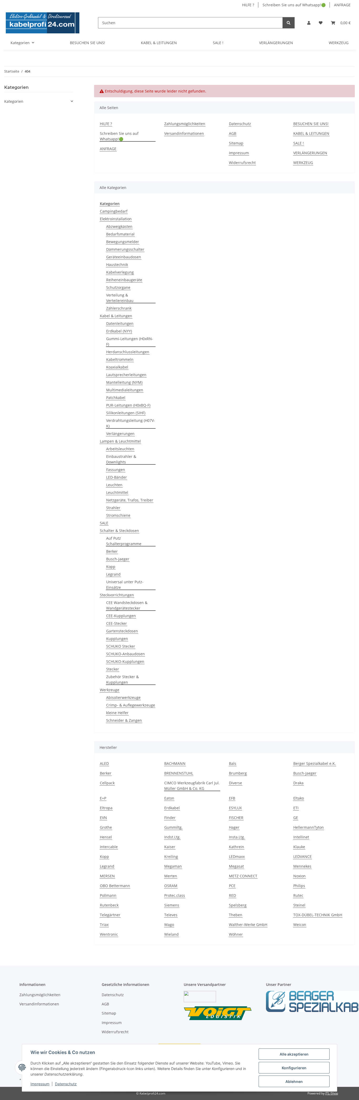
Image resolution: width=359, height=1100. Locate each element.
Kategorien (13, 101)
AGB (232, 133)
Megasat (236, 866)
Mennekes (302, 866)
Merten (170, 875)
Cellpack (107, 782)
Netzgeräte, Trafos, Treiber (129, 500)
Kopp (110, 566)
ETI (296, 807)
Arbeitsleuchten (120, 448)
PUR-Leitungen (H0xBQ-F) (128, 405)
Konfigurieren (294, 1068)
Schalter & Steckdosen (119, 530)
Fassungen (115, 469)
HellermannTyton (308, 827)
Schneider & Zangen (124, 720)
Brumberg (238, 773)
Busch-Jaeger (117, 558)
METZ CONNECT (243, 875)
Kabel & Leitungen (116, 315)
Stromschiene (118, 515)
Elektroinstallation (116, 218)
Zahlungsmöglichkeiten (184, 123)
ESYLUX (235, 807)
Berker (112, 551)
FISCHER (236, 817)
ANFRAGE (342, 4)
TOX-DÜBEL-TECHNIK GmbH (317, 914)
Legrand (113, 574)
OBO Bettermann (115, 885)
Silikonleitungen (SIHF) (125, 412)
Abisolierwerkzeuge (123, 697)
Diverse (235, 782)
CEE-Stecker (116, 623)
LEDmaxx (237, 856)
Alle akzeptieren (294, 1054)
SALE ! (218, 42)
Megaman (173, 866)
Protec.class (174, 895)
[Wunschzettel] (321, 23)
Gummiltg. (173, 827)
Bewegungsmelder (122, 241)
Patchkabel (115, 397)
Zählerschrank (118, 308)
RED (232, 895)
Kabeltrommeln (120, 359)
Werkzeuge (109, 689)
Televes (170, 914)
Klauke (299, 846)
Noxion (299, 875)
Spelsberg (238, 905)
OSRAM (170, 885)
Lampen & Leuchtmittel (120, 441)
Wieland (171, 934)
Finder (170, 817)
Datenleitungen (120, 323)
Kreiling (171, 856)
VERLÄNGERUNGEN (276, 42)
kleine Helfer (117, 712)
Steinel (299, 905)
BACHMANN (175, 763)
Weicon (299, 924)
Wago (169, 924)
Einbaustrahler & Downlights (121, 459)
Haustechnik (117, 264)
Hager (234, 827)
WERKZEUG (338, 42)
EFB (232, 798)
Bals (232, 763)
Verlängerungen (120, 433)
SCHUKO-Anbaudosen (125, 653)
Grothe (106, 827)
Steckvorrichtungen (117, 594)
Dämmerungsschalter (125, 249)
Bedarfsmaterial (120, 234)
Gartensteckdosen (122, 630)
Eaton (169, 798)
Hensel (106, 837)
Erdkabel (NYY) (119, 331)
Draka (298, 782)
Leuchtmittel (117, 492)
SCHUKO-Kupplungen (125, 661)
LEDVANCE (302, 856)
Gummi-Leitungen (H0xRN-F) (129, 341)
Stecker (112, 669)
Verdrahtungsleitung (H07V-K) (130, 423)
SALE (104, 522)
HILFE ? (248, 4)
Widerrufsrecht (242, 162)
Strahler (113, 507)
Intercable (109, 846)
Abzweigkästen (119, 226)
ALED (104, 763)
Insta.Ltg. (237, 837)
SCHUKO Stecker (120, 646)
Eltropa (106, 807)
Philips (299, 885)
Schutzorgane (118, 287)
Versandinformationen (184, 133)
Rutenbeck (109, 905)
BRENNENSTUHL (178, 773)
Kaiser (169, 846)
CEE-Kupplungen (121, 615)
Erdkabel (172, 807)
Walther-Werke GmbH (248, 924)
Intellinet (301, 837)
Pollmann (108, 895)
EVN (103, 817)
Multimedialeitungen (124, 389)
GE (295, 817)
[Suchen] (289, 22)
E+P (103, 798)
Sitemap (236, 143)
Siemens (171, 905)
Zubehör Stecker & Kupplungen (122, 679)
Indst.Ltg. (172, 837)
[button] (309, 23)
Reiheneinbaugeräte (124, 279)
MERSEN (107, 875)
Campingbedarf (113, 211)
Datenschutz (66, 1084)
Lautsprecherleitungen (126, 374)
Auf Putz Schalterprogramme (123, 541)
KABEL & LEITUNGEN (159, 42)
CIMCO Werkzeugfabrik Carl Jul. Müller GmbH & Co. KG (192, 785)
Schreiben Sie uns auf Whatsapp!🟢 (294, 4)
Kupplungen (117, 638)
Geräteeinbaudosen (123, 256)
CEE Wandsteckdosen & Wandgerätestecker (126, 605)
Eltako (298, 798)
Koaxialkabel (117, 367)
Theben (235, 914)
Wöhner (236, 934)
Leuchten (114, 484)
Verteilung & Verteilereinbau (120, 298)
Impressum (39, 1084)
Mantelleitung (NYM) (124, 382)
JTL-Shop (331, 1093)
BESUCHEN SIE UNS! (87, 42)
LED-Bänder (116, 477)
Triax (104, 924)
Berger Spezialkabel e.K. (314, 763)
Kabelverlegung (120, 272)
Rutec (298, 895)
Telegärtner (110, 914)
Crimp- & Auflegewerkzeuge (130, 705)
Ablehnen (294, 1081)
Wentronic (109, 934)
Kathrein (236, 846)
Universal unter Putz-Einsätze (124, 584)
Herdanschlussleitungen (127, 351)
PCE (232, 885)
